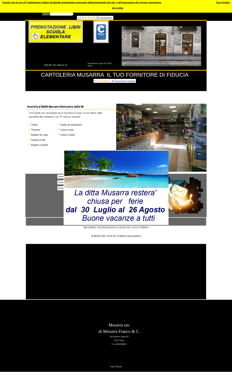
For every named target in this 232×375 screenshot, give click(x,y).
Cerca (45, 14)
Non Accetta (223, 2)
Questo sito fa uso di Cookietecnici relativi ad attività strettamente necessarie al (46, 2)
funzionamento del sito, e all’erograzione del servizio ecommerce (125, 2)
